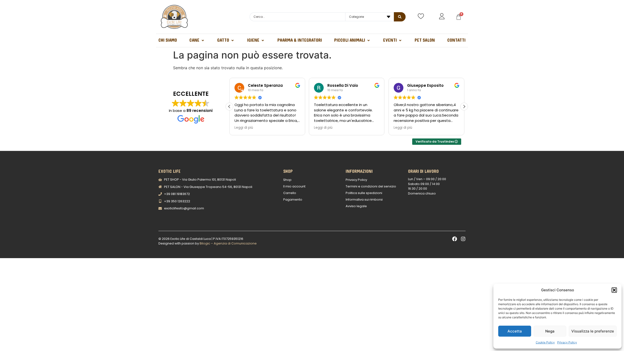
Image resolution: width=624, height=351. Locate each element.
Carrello (289, 193)
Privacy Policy (567, 342)
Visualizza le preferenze (592, 331)
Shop (287, 179)
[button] (614, 290)
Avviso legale (356, 206)
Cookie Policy (545, 342)
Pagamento (292, 199)
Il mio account (294, 186)
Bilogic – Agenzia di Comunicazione (228, 243)
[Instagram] (463, 238)
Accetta (514, 331)
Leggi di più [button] (243, 128)
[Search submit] (400, 16)
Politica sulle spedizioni (364, 193)
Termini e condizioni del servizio (371, 186)
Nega (550, 331)
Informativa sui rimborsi (364, 199)
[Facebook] (454, 238)
